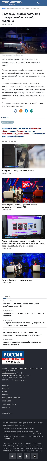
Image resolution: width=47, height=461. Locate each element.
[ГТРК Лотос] (12, 3)
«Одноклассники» (21, 133)
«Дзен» (5, 131)
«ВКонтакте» (7, 133)
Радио (4, 392)
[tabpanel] (23, 121)
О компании (6, 401)
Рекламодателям (9, 404)
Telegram (20, 131)
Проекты (5, 395)
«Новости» (35, 128)
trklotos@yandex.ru (8, 375)
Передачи (5, 388)
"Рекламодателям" (9, 438)
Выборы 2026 (7, 413)
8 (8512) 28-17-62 (31, 368)
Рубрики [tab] (5, 117)
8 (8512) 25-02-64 (20, 368)
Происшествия (7, 122)
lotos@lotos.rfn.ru (8, 373)
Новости (5, 385)
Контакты (6, 407)
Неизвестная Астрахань (11, 398)
